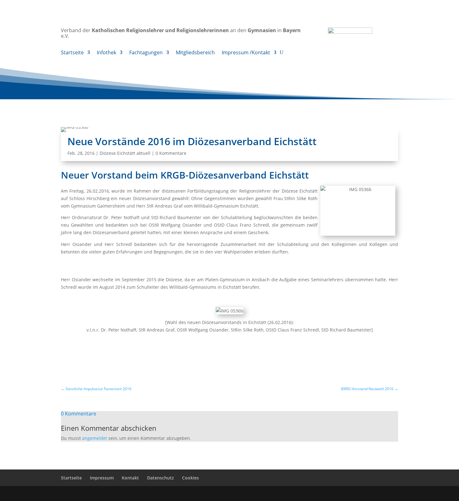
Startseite (72, 53)
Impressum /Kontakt (246, 53)
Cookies (190, 478)
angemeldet (94, 438)
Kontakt (130, 478)
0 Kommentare (170, 153)
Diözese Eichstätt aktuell (125, 153)
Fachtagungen (146, 53)
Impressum (102, 478)
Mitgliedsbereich (195, 53)
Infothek (106, 53)
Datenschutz (160, 478)
